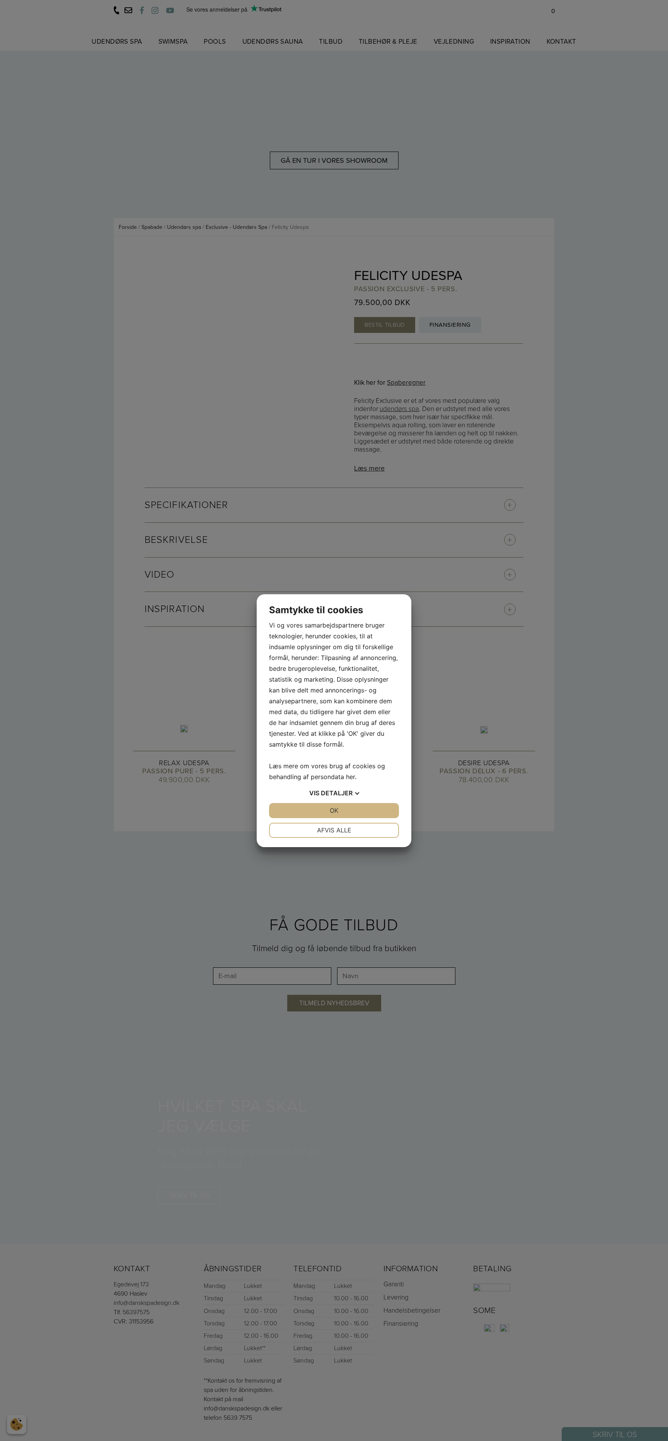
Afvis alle (334, 830)
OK (334, 810)
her (350, 777)
